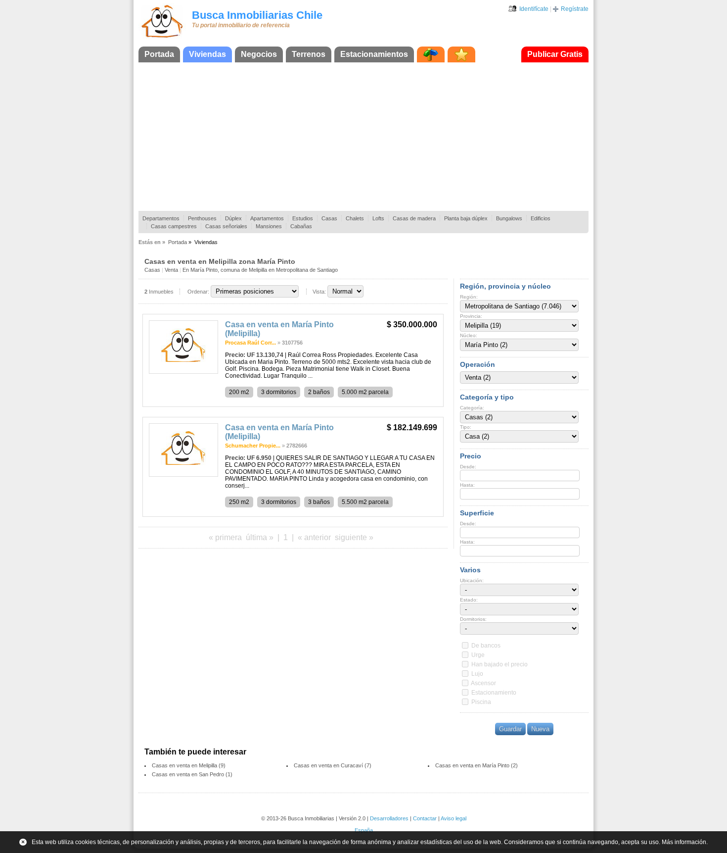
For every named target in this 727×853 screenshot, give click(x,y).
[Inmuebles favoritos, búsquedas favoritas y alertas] (461, 54)
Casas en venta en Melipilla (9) (189, 765)
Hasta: (467, 485)
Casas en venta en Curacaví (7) (332, 765)
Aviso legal (453, 818)
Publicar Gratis (555, 54)
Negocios (259, 54)
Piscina (481, 702)
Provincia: (471, 316)
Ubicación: (472, 580)
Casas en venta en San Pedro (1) (192, 774)
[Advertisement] (363, 136)
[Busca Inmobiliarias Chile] (162, 38)
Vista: (319, 292)
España (364, 830)
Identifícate (533, 8)
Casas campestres (174, 226)
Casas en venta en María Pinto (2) (476, 765)
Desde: (468, 466)
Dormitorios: (473, 619)
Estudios (302, 218)
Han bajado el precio (499, 664)
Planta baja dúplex (466, 218)
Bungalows (509, 218)
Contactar (425, 818)
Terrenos (308, 54)
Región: (469, 297)
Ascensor (483, 683)
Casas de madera (414, 218)
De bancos (485, 645)
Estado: (469, 599)
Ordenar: (198, 292)
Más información (684, 842)
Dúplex (233, 218)
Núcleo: (468, 335)
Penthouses (202, 218)
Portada (159, 54)
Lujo (477, 673)
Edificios (540, 218)
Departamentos (161, 218)
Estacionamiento (493, 692)
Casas (329, 218)
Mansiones (269, 226)
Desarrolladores (389, 818)
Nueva (540, 729)
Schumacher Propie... (252, 446)
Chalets (355, 218)
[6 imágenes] (183, 371)
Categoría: (472, 407)
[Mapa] (431, 54)
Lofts (378, 218)
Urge (478, 655)
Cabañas (301, 226)
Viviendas (207, 54)
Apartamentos (267, 218)
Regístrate (575, 8)
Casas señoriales (226, 226)
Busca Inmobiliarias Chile (257, 15)
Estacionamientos (374, 54)
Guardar (510, 729)
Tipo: (465, 427)
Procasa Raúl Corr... (250, 343)
